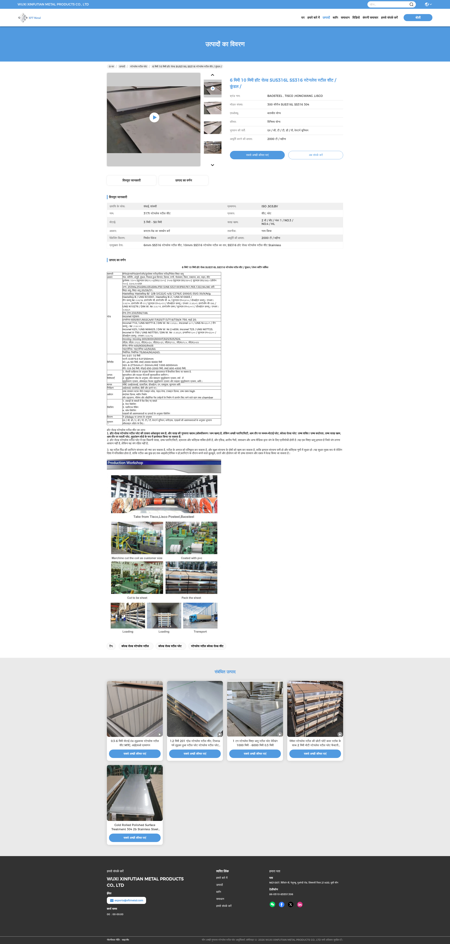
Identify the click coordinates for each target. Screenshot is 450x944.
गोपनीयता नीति (113, 939)
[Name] (411, 4)
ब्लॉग (335, 18)
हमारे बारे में (313, 18)
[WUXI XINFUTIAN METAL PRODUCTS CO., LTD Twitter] (291, 905)
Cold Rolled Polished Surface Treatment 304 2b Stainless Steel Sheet (134, 827)
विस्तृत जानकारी (132, 180)
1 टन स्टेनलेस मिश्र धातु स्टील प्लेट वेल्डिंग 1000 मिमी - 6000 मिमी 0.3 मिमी (255, 743)
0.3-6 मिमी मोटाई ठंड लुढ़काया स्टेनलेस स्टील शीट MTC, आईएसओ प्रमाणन (135, 743)
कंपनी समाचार (370, 18)
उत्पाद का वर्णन (183, 180)
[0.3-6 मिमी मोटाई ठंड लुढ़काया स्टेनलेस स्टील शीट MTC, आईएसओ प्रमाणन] (135, 709)
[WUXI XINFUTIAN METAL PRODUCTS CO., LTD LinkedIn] (300, 905)
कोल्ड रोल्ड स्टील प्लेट (170, 646)
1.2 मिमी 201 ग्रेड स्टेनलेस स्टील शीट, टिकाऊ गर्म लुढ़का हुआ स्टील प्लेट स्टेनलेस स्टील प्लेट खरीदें (195, 743)
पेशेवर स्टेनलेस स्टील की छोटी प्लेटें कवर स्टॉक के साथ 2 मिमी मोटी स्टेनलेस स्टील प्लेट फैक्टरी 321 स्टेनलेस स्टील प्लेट (315, 743)
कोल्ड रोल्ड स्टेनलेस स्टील (135, 646)
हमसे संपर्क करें (389, 18)
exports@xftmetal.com (129, 900)
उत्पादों (326, 18)
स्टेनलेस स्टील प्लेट (138, 66)
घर (303, 18)
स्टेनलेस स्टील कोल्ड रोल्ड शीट (207, 646)
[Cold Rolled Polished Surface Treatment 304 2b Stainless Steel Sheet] (135, 793)
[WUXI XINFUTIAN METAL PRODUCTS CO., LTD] (37, 17)
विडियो (356, 18)
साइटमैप (125, 939)
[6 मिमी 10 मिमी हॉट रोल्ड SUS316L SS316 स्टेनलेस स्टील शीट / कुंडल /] (153, 119)
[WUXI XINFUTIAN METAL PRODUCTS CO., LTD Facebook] (281, 905)
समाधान (345, 18)
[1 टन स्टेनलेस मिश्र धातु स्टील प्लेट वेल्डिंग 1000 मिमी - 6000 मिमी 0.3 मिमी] (255, 709)
